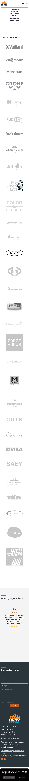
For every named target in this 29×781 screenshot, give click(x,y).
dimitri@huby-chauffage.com (13, 755)
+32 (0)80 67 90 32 (11, 738)
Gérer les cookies (20, 777)
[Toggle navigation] (26, 3)
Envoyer (14, 705)
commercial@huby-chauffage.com (9, 745)
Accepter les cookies (9, 777)
